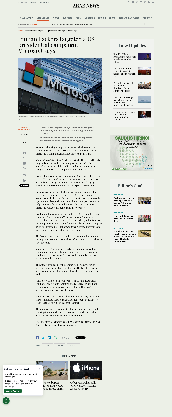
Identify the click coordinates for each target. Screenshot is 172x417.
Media (78, 18)
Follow (25, 185)
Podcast (147, 18)
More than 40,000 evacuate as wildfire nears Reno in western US (124, 72)
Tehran (47, 345)
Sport (112, 18)
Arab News (24, 2)
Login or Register (13, 391)
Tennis (34, 24)
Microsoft (74, 345)
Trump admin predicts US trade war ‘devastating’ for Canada (71, 24)
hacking (60, 345)
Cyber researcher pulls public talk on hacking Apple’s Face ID (83, 385)
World (56, 18)
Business (67, 18)
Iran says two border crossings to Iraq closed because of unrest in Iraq (50, 385)
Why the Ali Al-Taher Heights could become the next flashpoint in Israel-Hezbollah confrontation (124, 236)
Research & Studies (128, 18)
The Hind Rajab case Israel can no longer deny (123, 218)
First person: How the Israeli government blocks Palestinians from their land (124, 202)
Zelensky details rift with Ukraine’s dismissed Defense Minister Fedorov (123, 87)
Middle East (43, 18)
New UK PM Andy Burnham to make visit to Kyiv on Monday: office (124, 58)
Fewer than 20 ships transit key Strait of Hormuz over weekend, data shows (123, 101)
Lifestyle (90, 18)
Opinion (102, 18)
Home (20, 31)
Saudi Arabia (26, 18)
